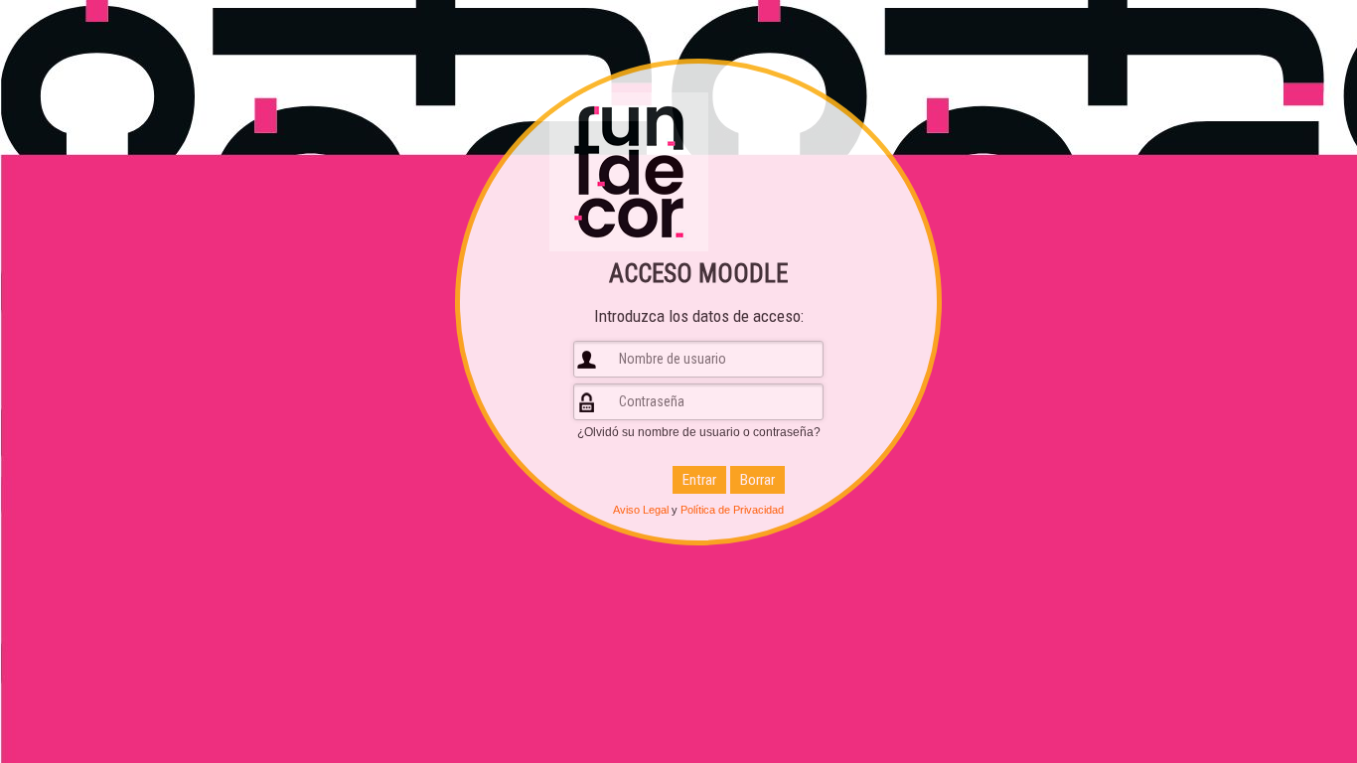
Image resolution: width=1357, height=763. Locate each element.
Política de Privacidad (732, 510)
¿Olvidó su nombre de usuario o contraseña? (699, 432)
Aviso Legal (641, 510)
